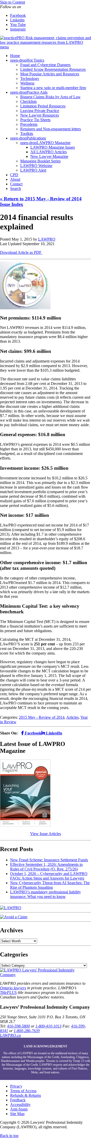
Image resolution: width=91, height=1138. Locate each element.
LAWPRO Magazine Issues (52, 147)
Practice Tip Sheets (35, 120)
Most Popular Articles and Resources (49, 74)
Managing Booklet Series (40, 161)
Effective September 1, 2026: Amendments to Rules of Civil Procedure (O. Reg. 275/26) (46, 866)
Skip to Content (12, 2)
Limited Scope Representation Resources (53, 69)
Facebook (18, 15)
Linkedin (17, 20)
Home (15, 55)
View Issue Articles (45, 833)
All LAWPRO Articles (48, 152)
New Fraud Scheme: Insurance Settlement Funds (49, 860)
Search (15, 188)
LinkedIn (53, 733)
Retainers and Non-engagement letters (50, 129)
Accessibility (20, 1104)
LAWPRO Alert (33, 170)
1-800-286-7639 (27, 1031)
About (15, 179)
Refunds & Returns (25, 1095)
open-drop (18, 60)
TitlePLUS (8, 992)
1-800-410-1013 (48, 1026)
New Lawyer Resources (39, 115)
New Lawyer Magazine (49, 156)
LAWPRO (46, 239)
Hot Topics (35, 60)
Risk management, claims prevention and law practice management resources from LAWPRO (45, 40)
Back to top (9, 1135)
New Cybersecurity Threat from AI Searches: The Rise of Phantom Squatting (50, 885)
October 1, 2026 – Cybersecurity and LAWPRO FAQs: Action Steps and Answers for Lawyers (48, 875)
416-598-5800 (18, 1026)
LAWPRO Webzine (36, 165)
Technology (29, 78)
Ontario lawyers (13, 988)
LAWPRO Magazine (54, 143)
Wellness (27, 83)
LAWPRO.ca (10, 1035)
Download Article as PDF (21, 252)
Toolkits (26, 133)
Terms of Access (23, 1091)
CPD (14, 175)
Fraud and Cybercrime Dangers (45, 65)
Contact (16, 184)
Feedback (18, 1100)
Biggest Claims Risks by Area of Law (50, 97)
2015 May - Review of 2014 (41, 717)
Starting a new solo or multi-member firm (53, 88)
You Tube (18, 24)
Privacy (16, 1086)
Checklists (28, 101)
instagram (18, 29)
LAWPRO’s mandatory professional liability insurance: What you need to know (45, 894)
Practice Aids (37, 92)
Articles (72, 717)
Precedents (28, 124)
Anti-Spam (19, 1109)
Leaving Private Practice (39, 110)
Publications (36, 138)
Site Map (17, 1114)
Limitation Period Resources (42, 106)
